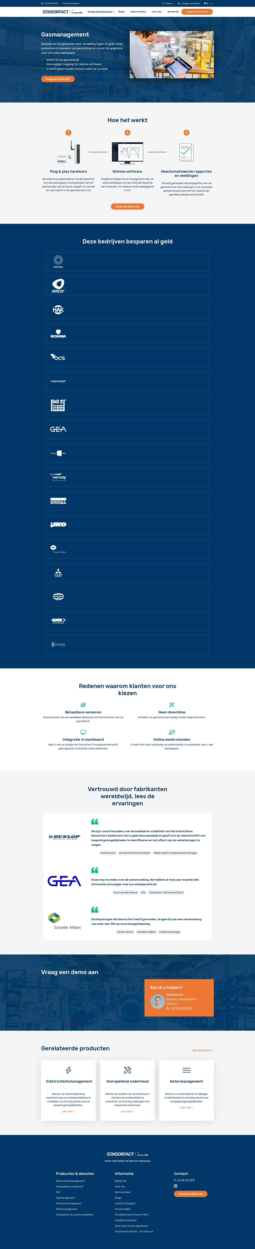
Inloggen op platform (190, 3)
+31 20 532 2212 (181, 1008)
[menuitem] (50, 3)
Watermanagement (66, 1208)
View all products (201, 1050)
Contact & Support (71, 3)
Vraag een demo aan (197, 11)
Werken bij (172, 12)
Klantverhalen (138, 12)
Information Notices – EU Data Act (134, 1231)
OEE (58, 1192)
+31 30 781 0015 (50, 3)
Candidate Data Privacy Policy (132, 1214)
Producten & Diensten (100, 12)
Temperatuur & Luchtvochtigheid (74, 1214)
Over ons (157, 12)
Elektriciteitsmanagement (70, 1180)
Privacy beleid (122, 1208)
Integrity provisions (126, 1220)
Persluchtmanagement (69, 1203)
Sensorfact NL (62, 11)
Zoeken (169, 3)
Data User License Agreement (131, 1225)
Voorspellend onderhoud (69, 1186)
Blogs (121, 12)
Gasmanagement (65, 1197)
